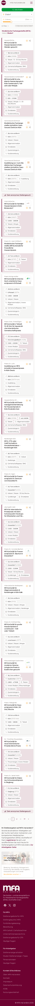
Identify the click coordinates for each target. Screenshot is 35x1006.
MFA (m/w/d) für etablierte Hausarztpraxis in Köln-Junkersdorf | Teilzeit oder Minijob (13, 82)
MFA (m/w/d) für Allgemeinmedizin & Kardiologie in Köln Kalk (13, 590)
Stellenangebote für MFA (13, 916)
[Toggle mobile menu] (31, 2)
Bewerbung (8, 927)
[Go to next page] (28, 819)
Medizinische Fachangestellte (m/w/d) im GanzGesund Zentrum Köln (13, 125)
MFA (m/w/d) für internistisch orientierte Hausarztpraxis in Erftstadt (14, 281)
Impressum (7, 982)
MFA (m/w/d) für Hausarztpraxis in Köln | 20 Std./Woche (13, 707)
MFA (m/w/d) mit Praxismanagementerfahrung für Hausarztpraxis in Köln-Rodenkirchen (13, 406)
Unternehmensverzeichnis (14, 934)
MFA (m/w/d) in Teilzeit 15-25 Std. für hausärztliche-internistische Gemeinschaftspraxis (13, 327)
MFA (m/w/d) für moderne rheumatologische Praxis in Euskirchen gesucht (12, 666)
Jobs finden (18, 10)
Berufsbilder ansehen (11, 874)
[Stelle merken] (27, 41)
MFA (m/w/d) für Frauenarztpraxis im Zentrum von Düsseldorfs (13, 478)
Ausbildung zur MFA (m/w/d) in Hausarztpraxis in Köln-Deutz (14, 368)
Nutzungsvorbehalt (11, 992)
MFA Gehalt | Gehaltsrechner (15, 930)
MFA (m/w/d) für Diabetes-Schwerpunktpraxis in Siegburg (13, 780)
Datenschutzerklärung (12, 985)
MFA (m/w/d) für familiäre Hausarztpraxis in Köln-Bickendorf (14, 206)
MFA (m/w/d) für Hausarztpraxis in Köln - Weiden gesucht (13, 45)
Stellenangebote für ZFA (13, 938)
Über (11, 974)
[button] (17, 14)
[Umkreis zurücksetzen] (31, 19)
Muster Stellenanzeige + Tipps (15, 956)
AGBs (5, 989)
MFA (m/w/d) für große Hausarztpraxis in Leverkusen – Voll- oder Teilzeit (13, 628)
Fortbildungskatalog (11, 923)
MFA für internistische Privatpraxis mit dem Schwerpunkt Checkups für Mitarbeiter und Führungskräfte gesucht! (13, 513)
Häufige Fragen (9, 941)
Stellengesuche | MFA (12, 920)
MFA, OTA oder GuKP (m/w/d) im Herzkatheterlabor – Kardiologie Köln (12, 444)
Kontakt (6, 978)
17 (24, 819)
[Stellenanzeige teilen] (30, 41)
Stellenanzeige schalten (13, 952)
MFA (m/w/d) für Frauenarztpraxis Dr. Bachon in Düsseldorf (13, 554)
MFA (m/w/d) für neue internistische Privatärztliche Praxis (12, 744)
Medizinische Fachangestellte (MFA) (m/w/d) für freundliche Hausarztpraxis (13, 247)
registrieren (11, 840)
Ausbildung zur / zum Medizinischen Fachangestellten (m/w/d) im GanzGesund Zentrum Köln (14, 166)
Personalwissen (9, 960)
